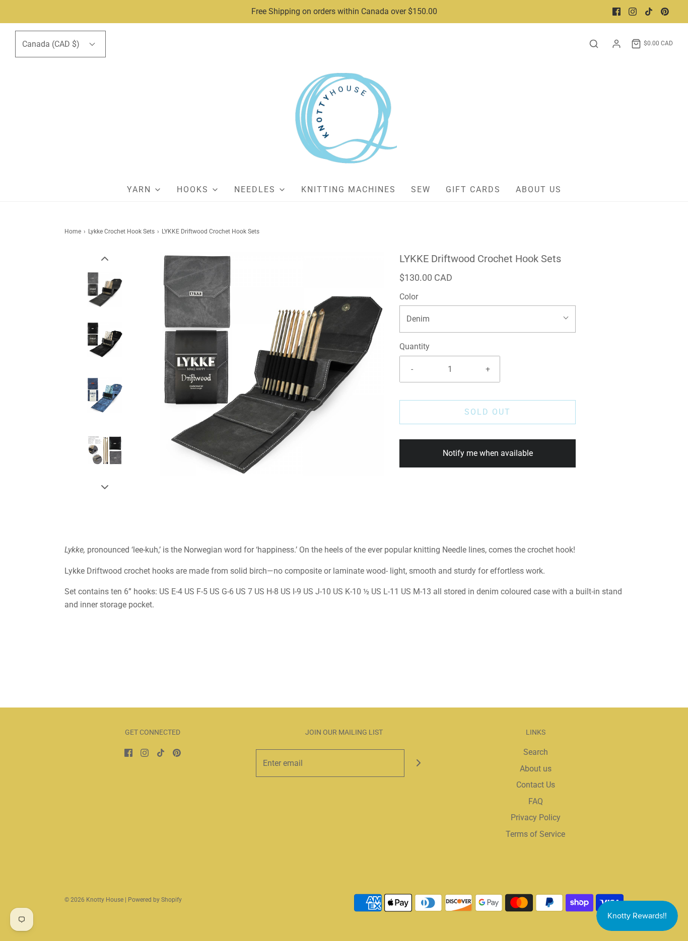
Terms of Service (535, 834)
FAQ (535, 801)
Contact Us (535, 785)
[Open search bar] (594, 43)
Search (535, 752)
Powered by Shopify (155, 899)
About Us (539, 189)
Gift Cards (473, 189)
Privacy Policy (536, 817)
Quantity (414, 346)
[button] (105, 258)
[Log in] (616, 44)
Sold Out (487, 412)
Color (408, 296)
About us (536, 768)
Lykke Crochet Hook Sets (121, 231)
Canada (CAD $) (52, 44)
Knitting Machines (348, 189)
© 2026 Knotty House (93, 899)
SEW (421, 189)
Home (72, 231)
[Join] (418, 763)
